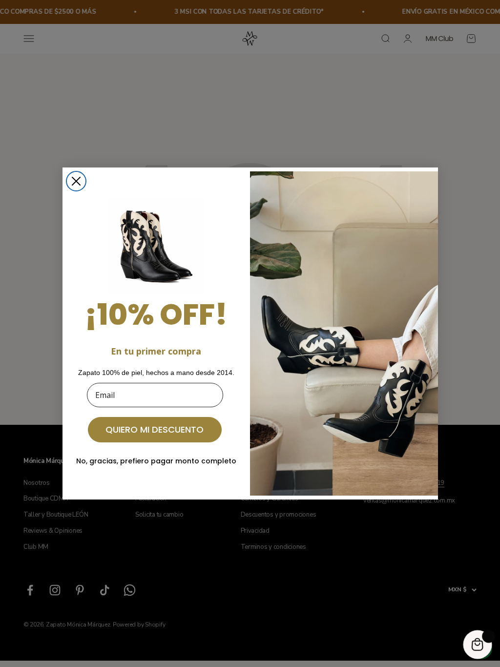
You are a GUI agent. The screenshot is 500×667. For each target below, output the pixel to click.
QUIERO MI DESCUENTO (154, 429)
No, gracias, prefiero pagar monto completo (156, 461)
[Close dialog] (76, 181)
